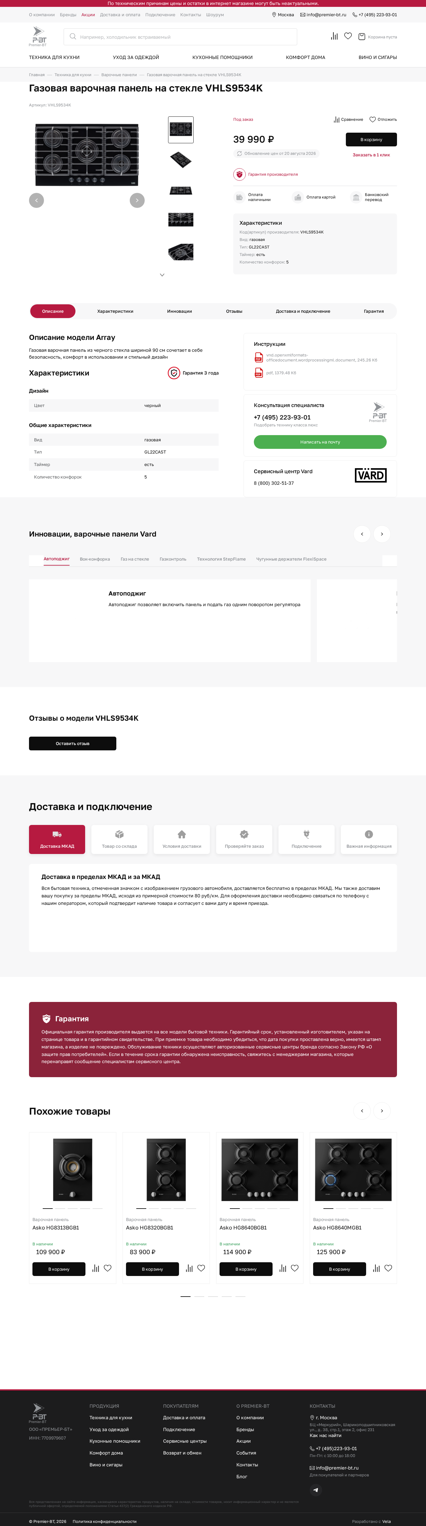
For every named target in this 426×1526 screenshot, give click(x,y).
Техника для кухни (54, 57)
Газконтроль (173, 559)
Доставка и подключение (303, 311)
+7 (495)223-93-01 (336, 1448)
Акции (88, 14)
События (246, 1452)
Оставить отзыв (73, 743)
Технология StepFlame (221, 559)
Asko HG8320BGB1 (149, 1224)
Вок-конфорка (95, 559)
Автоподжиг (57, 558)
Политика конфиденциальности (105, 1521)
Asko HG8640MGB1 (337, 1224)
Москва (286, 14)
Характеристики (115, 311)
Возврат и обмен (182, 1452)
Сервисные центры (185, 1441)
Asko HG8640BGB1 (243, 1224)
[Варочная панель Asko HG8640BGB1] (260, 1170)
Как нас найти (325, 1435)
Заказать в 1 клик (371, 154)
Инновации (179, 311)
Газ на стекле (135, 559)
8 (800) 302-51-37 (274, 483)
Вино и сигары (378, 57)
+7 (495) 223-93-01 (378, 14)
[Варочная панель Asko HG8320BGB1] (166, 1170)
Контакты (190, 14)
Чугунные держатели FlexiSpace (291, 559)
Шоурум (215, 14)
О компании (42, 14)
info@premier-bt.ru (326, 14)
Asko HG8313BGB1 (55, 1224)
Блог (241, 1476)
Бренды (68, 14)
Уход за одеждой (136, 57)
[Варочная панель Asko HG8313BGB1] (72, 1170)
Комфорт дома (305, 57)
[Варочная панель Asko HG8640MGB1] (353, 1170)
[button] (137, 200)
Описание (53, 311)
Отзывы (234, 311)
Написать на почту (320, 441)
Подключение (160, 14)
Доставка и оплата (120, 14)
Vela (386, 1521)
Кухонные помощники (222, 57)
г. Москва (326, 1417)
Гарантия (374, 311)
